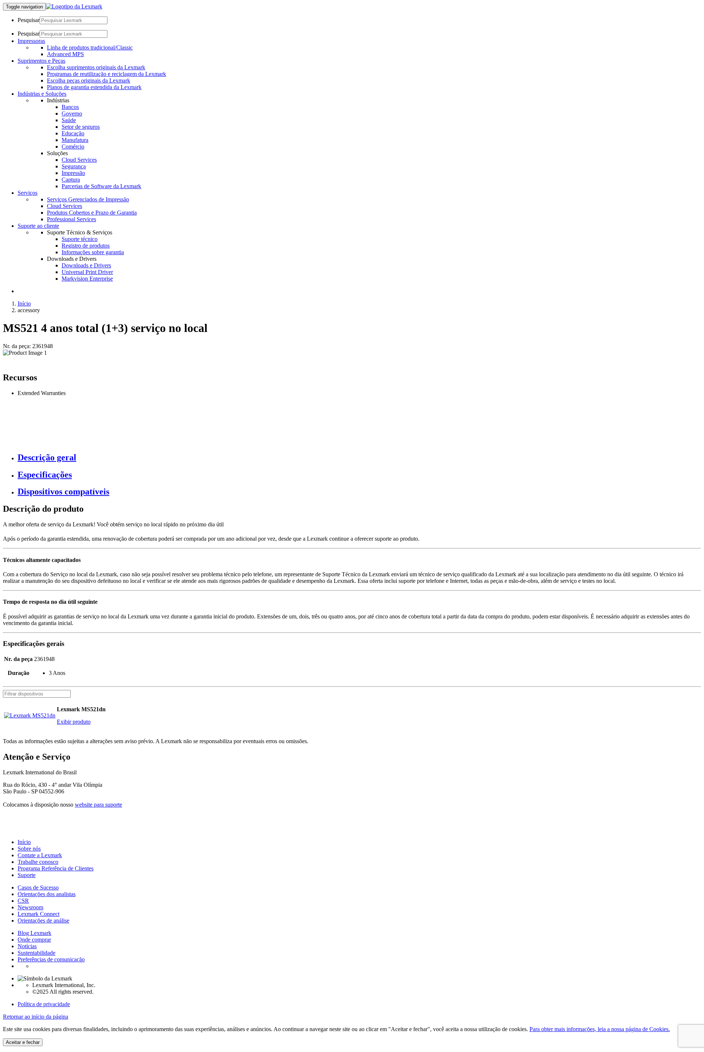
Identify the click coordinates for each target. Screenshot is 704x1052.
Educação (73, 133)
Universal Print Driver (87, 272)
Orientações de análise (43, 920)
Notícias (27, 946)
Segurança (74, 166)
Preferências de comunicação (51, 959)
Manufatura (75, 140)
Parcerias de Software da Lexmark (101, 186)
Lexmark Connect (38, 914)
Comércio (73, 146)
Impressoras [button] (31, 41)
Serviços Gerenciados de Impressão (88, 199)
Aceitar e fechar (23, 1042)
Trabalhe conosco (38, 862)
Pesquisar (29, 20)
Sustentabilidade (36, 953)
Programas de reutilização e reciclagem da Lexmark (106, 74)
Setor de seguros (81, 127)
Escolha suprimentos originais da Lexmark (96, 67)
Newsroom (30, 907)
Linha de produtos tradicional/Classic (90, 47)
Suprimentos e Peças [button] (41, 61)
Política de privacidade (44, 1004)
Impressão (73, 173)
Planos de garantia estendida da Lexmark (94, 87)
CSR (23, 901)
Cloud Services (79, 160)
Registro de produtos (86, 245)
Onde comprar (34, 939)
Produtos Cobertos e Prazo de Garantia (92, 212)
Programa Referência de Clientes (56, 868)
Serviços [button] (27, 193)
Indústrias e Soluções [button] (42, 94)
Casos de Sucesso (38, 887)
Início (24, 303)
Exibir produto (74, 722)
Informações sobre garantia (93, 252)
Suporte (27, 875)
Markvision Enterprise (87, 278)
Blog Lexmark (34, 933)
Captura (71, 179)
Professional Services (71, 219)
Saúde (69, 120)
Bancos (70, 107)
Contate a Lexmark (40, 855)
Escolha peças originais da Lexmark (88, 80)
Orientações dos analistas (47, 894)
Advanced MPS (65, 54)
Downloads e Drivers (86, 265)
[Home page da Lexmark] (74, 6)
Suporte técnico (80, 239)
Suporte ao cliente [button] (38, 226)
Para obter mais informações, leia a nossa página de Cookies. (599, 1029)
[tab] (359, 458)
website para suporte (98, 804)
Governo (72, 113)
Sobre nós (29, 848)
